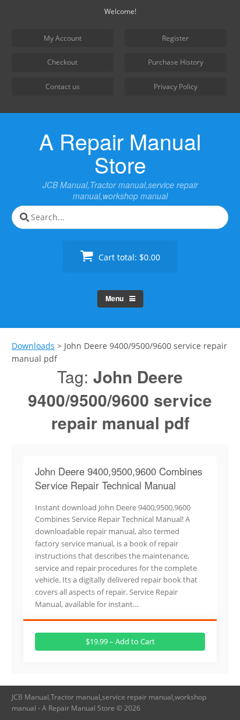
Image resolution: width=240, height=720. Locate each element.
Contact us (62, 86)
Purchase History (175, 62)
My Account (63, 38)
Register (175, 38)
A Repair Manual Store (120, 152)
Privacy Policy (175, 86)
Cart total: (128, 257)
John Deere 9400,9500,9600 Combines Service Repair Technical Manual (118, 478)
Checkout (62, 62)
